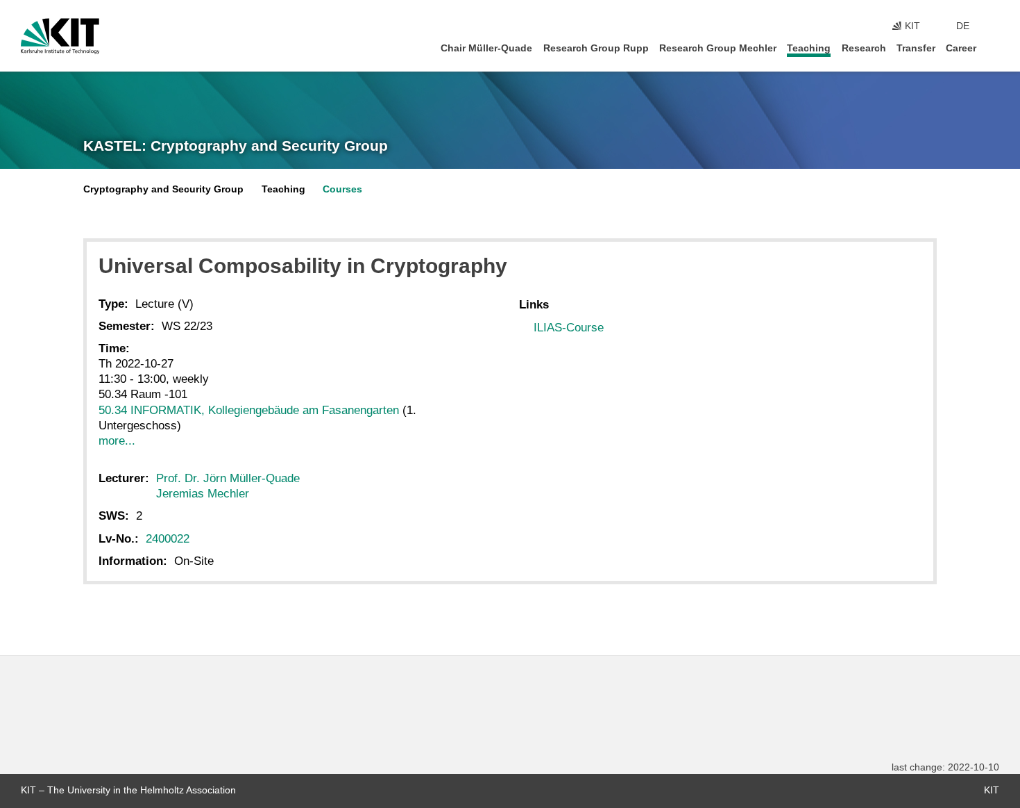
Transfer (915, 48)
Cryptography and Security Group (163, 189)
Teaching (809, 48)
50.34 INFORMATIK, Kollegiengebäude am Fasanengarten (249, 410)
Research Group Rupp (596, 48)
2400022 (167, 538)
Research (864, 48)
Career (961, 48)
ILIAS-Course (569, 327)
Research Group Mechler (717, 48)
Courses (342, 189)
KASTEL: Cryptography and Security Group (235, 146)
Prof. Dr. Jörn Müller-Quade (228, 478)
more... (117, 440)
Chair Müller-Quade (486, 48)
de (962, 26)
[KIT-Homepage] (60, 36)
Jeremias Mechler (202, 493)
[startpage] (995, 47)
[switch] (995, 26)
